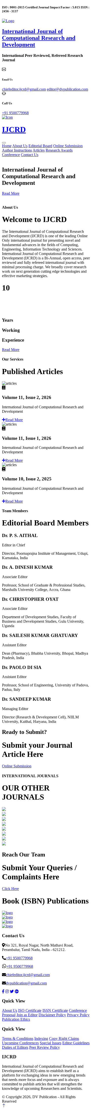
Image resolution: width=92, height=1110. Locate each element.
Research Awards (59, 150)
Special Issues (50, 1043)
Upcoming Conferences (20, 1043)
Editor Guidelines (76, 1043)
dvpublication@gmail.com (26, 983)
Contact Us (29, 155)
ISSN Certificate (55, 1010)
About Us (19, 146)
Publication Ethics (16, 1019)
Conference (11, 155)
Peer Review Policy (44, 1047)
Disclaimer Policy (52, 1015)
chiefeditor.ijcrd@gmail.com (24, 89)
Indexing (41, 1038)
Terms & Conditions (17, 1038)
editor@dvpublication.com (67, 89)
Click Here (10, 889)
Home (7, 146)
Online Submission (68, 146)
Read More (10, 193)
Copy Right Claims (64, 1038)
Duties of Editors (15, 1047)
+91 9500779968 (15, 113)
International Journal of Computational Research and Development (38, 38)
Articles (39, 150)
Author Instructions (17, 150)
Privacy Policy (78, 1015)
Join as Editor (27, 1015)
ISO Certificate (29, 1010)
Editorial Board (40, 146)
